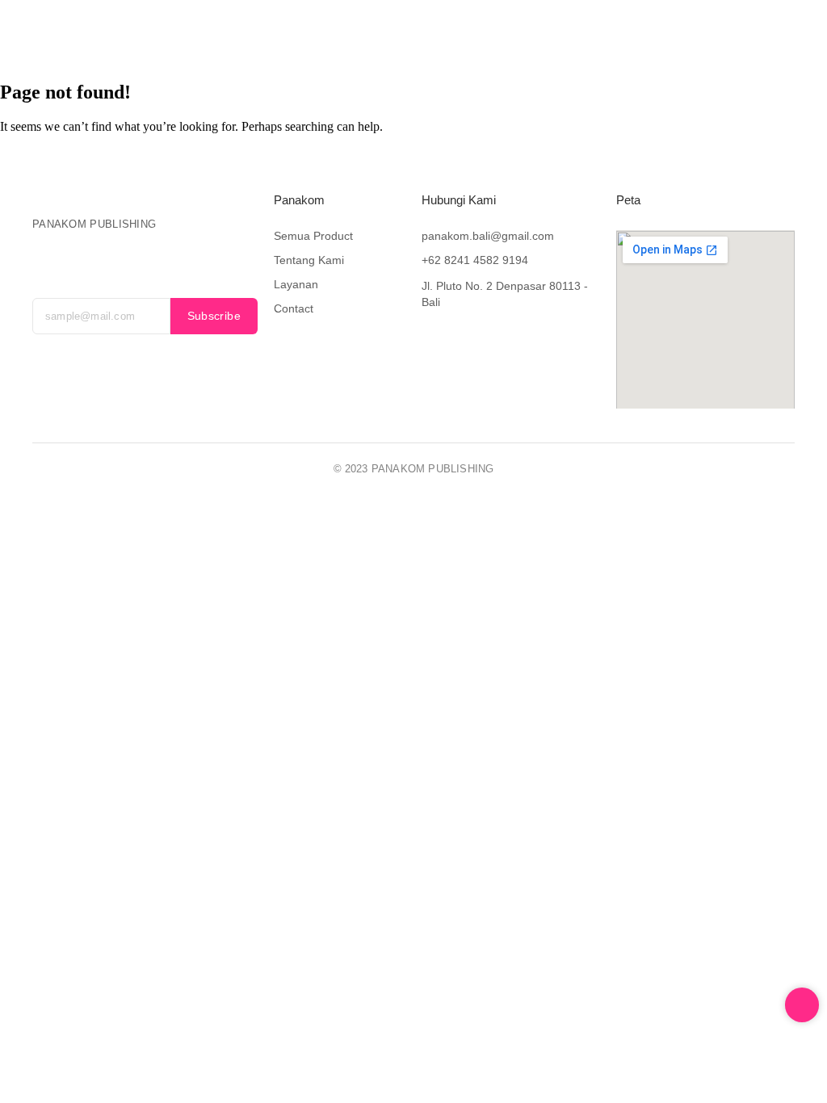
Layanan (432, 42)
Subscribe (214, 315)
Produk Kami (252, 42)
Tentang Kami (348, 42)
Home (177, 42)
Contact (502, 42)
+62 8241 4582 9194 (475, 260)
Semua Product (313, 235)
